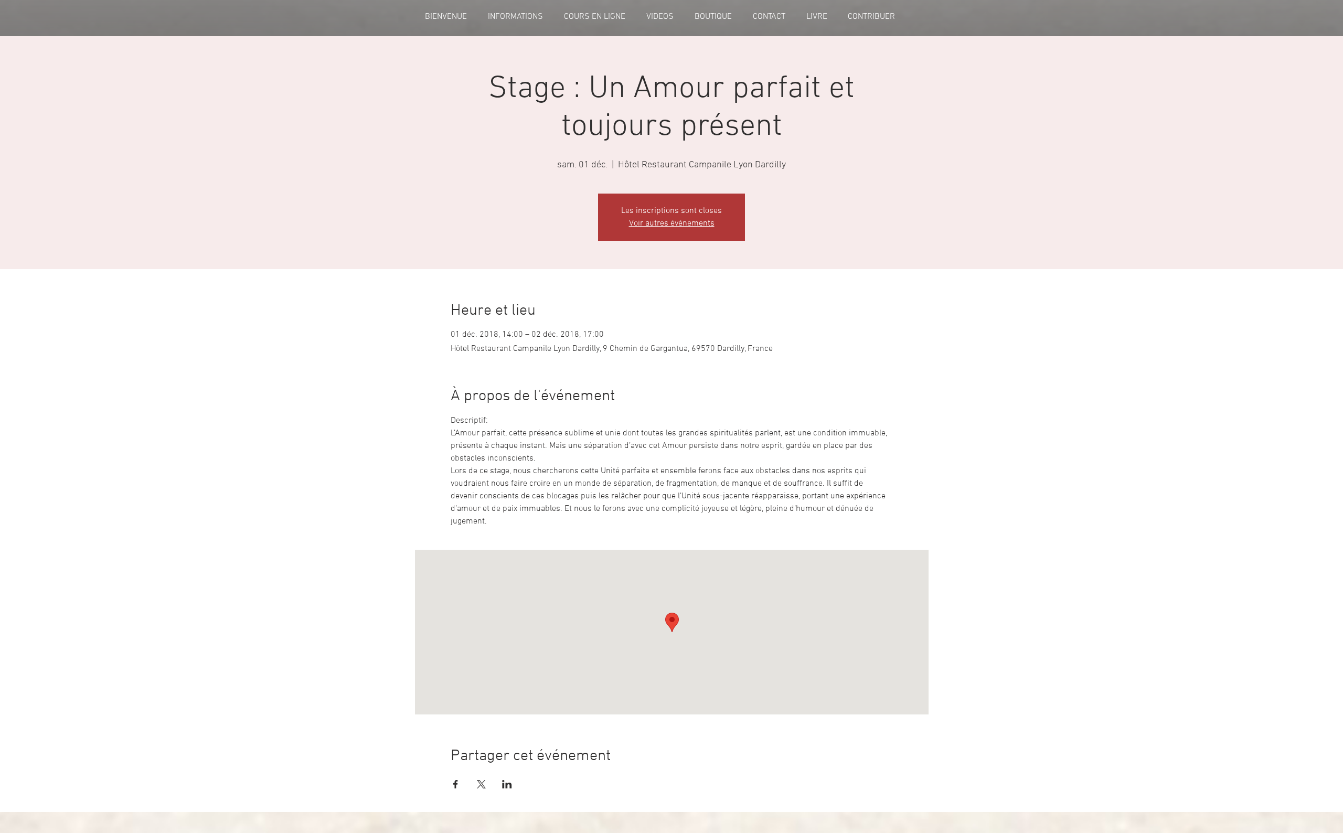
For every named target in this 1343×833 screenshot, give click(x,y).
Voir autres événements (672, 223)
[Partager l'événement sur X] (481, 784)
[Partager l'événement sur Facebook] (456, 784)
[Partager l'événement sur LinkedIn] (507, 784)
